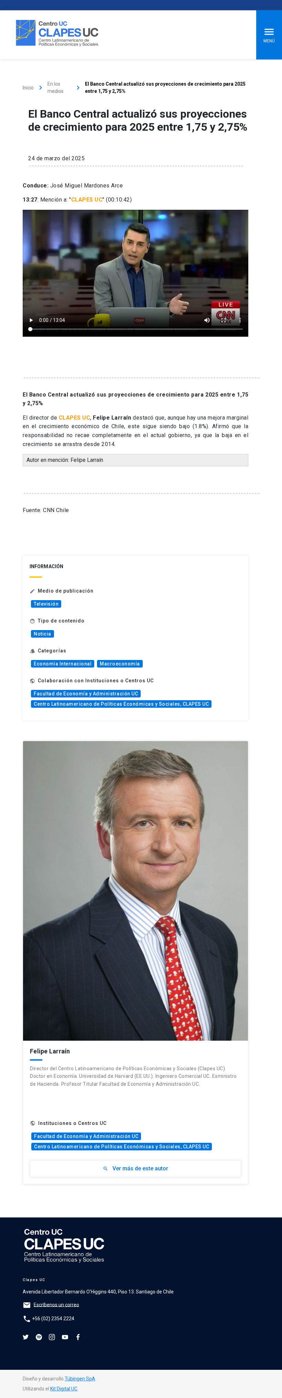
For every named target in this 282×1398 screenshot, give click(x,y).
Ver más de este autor (135, 1168)
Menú (269, 41)
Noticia (42, 634)
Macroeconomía (120, 664)
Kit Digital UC (63, 1388)
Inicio (28, 87)
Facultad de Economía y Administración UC (86, 693)
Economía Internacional (62, 664)
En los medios (55, 87)
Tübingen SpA (80, 1378)
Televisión (46, 604)
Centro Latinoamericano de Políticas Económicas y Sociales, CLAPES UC (121, 704)
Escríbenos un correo (56, 1304)
